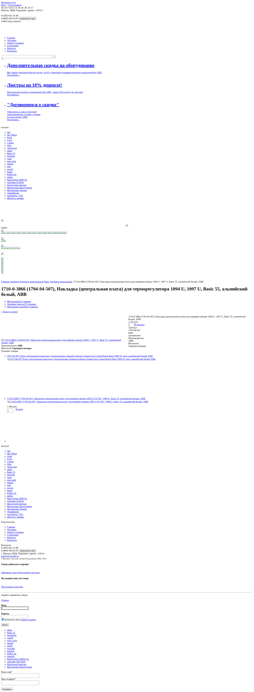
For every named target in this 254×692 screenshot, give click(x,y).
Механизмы (19, 301)
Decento (11, 156)
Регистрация (15, 5)
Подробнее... (13, 75)
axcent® (11, 648)
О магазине (13, 45)
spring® (11, 656)
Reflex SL (12, 174)
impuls (10, 164)
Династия (12, 148)
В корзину (139, 324)
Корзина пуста (8, 2)
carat (9, 158)
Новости (11, 48)
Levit (9, 140)
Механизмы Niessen (17, 190)
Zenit (9, 137)
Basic (46, 281)
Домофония (13, 193)
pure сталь (12, 640)
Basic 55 (11, 153)
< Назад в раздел (9, 312)
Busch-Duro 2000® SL (18, 659)
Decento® (12, 635)
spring (10, 177)
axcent (10, 169)
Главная (11, 38)
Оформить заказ (9, 572)
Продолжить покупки (29, 572)
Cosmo (10, 143)
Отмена (5, 600)
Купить (19, 409)
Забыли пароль (28, 619)
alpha (9, 151)
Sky (9, 132)
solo (9, 166)
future (9, 172)
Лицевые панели (21, 304)
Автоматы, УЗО (15, 195)
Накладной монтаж (16, 185)
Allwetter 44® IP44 (16, 661)
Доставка (11, 40)
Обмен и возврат (15, 43)
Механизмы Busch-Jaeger (19, 187)
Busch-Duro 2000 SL (17, 180)
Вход (3, 5)
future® (10, 651)
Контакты (12, 51)
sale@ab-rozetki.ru (10, 556)
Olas (9, 145)
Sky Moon (12, 135)
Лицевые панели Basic (61, 281)
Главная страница (10, 281)
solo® (10, 646)
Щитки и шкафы (15, 198)
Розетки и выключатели (32, 281)
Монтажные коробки (22, 307)
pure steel (11, 161)
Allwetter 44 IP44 (15, 182)
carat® (10, 638)
